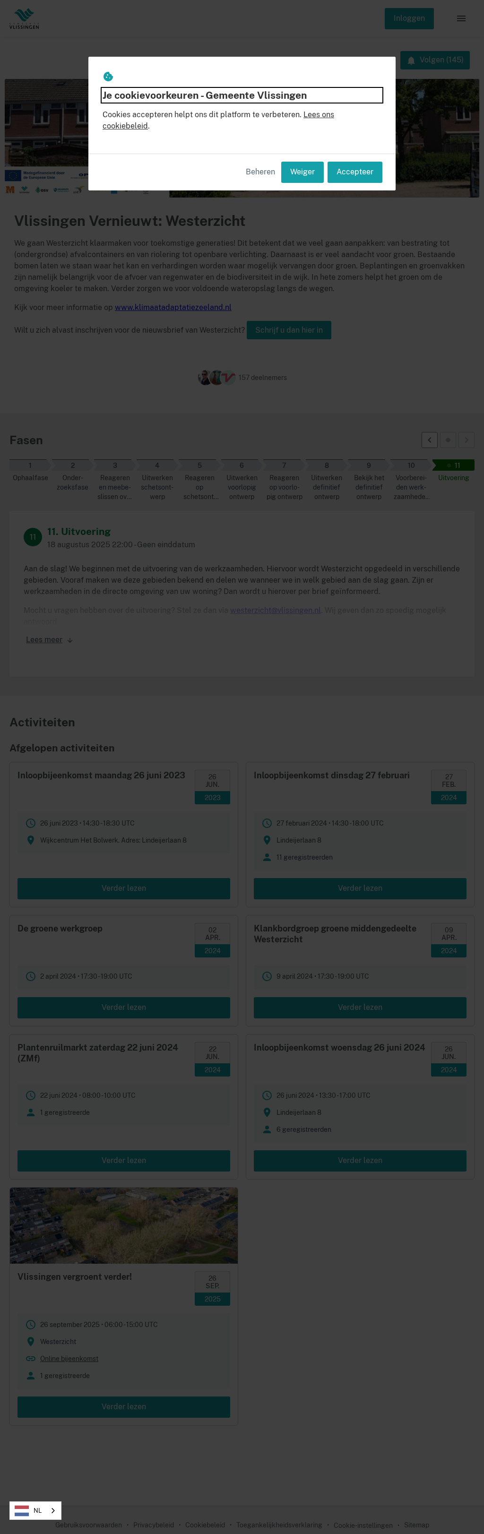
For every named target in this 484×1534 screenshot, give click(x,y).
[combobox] (35, 1510)
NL (38, 1510)
